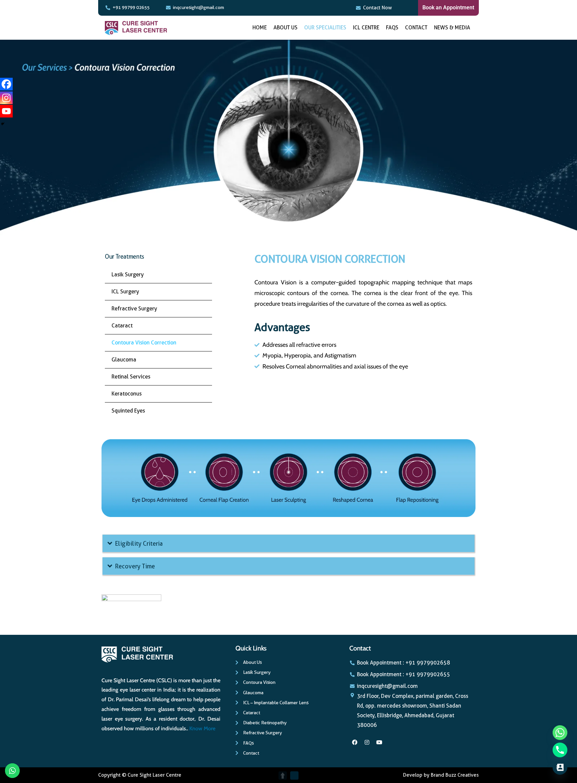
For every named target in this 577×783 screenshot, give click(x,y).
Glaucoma (124, 359)
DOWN (294, 775)
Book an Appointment (448, 7)
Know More (202, 728)
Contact (416, 27)
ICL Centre (366, 27)
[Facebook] (6, 84)
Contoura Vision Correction (144, 342)
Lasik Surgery (128, 274)
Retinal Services (131, 376)
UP (282, 775)
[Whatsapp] (560, 732)
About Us (285, 27)
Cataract (122, 325)
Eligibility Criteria (139, 543)
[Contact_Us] (560, 767)
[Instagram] (6, 97)
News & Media (452, 27)
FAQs (392, 27)
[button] (288, 543)
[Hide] (2, 123)
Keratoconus (127, 393)
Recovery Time (135, 566)
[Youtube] (6, 111)
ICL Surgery (125, 291)
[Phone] (560, 750)
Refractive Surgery (134, 308)
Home (259, 27)
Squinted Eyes (128, 411)
